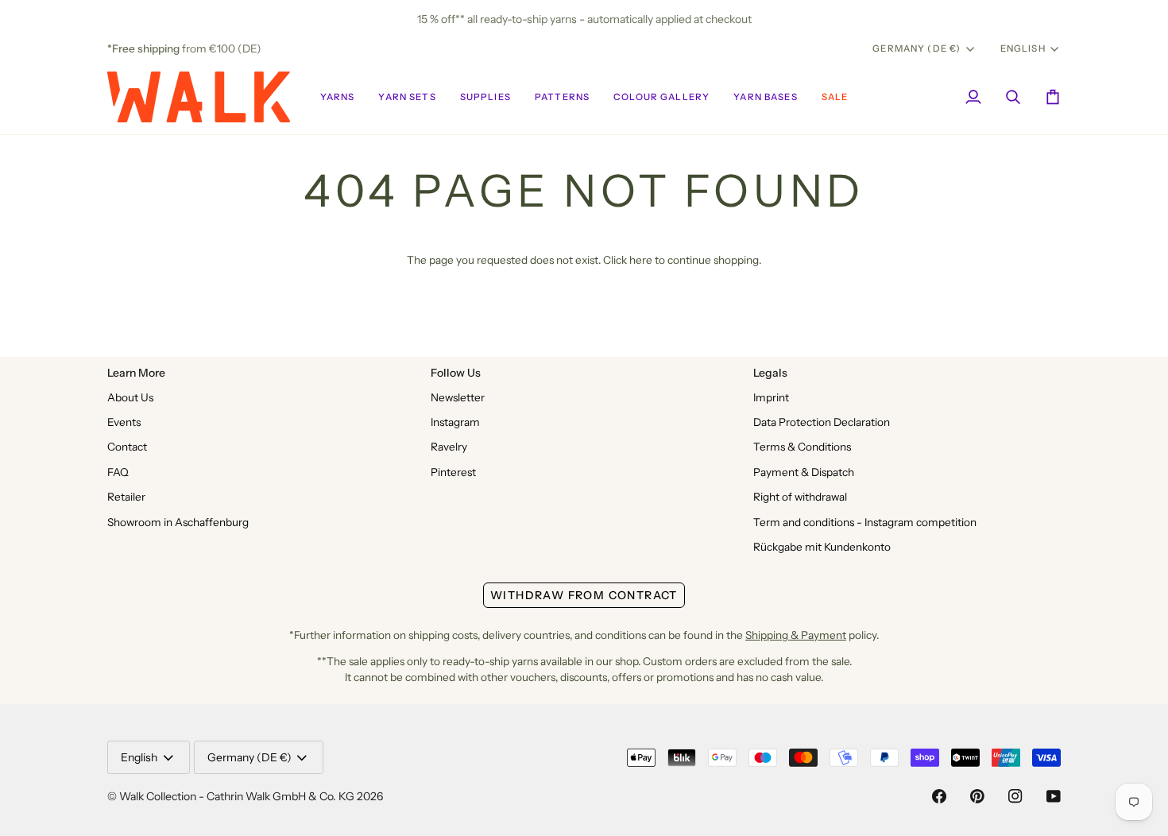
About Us (130, 397)
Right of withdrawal (800, 496)
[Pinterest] (977, 796)
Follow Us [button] (456, 373)
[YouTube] (1053, 796)
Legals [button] (770, 373)
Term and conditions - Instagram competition (865, 522)
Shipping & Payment (795, 635)
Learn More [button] (136, 373)
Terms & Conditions (802, 446)
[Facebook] (939, 796)
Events (124, 422)
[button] (337, 97)
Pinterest (453, 472)
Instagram (455, 422)
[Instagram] (1015, 796)
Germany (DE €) (916, 48)
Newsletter (458, 397)
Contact (127, 446)
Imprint (771, 397)
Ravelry (449, 446)
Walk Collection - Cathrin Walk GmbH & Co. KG (236, 796)
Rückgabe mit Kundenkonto (822, 546)
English (1023, 48)
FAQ (118, 472)
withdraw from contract (584, 595)
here (640, 260)
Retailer (126, 496)
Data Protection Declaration (821, 422)
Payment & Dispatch (803, 472)
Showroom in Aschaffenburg (178, 522)
